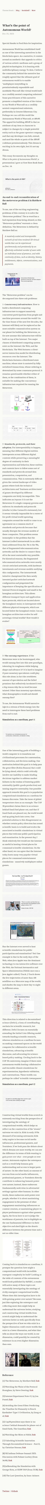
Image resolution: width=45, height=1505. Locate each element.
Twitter (5, 1491)
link (37, 1380)
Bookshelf (25, 10)
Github (14, 1491)
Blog (17, 10)
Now (33, 10)
